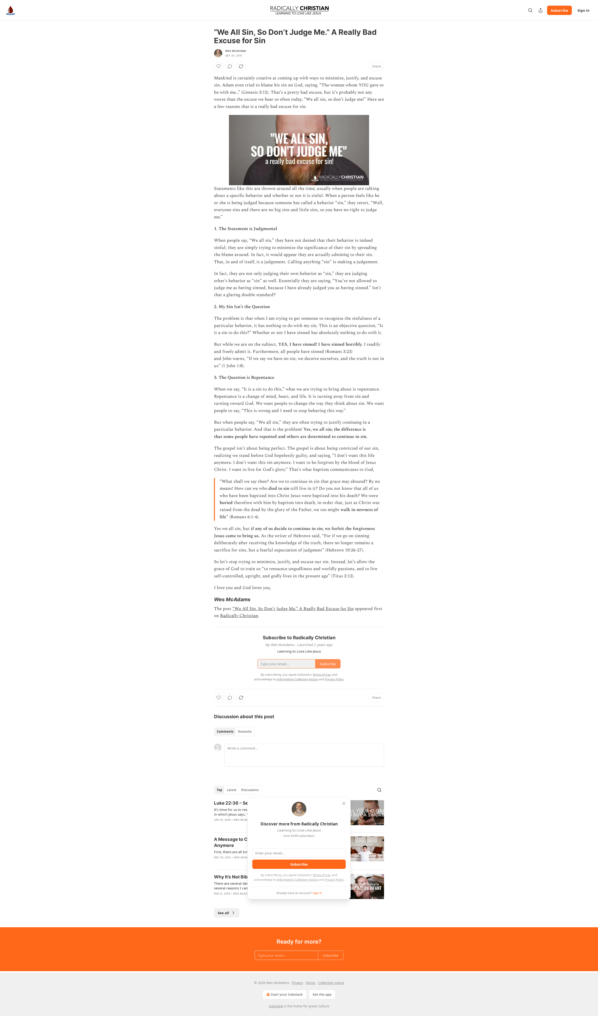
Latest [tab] (231, 790)
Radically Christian (239, 615)
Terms (310, 982)
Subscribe (559, 10)
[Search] (530, 10)
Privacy (297, 982)
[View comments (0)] (230, 66)
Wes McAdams (235, 51)
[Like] (218, 66)
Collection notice (331, 982)
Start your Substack (287, 994)
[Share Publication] (540, 10)
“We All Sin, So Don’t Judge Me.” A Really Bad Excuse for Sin (293, 608)
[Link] (207, 599)
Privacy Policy (334, 879)
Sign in (583, 10)
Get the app (322, 994)
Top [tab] (219, 790)
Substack (276, 1006)
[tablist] (234, 731)
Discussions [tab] (250, 790)
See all (223, 912)
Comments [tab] (225, 731)
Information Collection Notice (297, 879)
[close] (344, 803)
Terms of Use (322, 875)
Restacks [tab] (245, 731)
